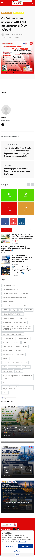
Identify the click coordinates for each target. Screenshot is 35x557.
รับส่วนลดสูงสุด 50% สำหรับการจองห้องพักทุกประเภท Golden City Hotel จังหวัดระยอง (17, 171)
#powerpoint (24, 293)
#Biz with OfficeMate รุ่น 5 (10, 289)
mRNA (24, 342)
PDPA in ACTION (7, 346)
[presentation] (28, 184)
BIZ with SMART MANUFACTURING (12, 314)
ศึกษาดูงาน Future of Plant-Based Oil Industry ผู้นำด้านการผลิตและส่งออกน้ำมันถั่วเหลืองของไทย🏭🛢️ (15, 248)
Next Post (7, 165)
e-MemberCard (22, 318)
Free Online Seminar (20, 322)
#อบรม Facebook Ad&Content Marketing (14, 297)
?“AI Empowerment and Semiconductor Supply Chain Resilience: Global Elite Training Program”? (22, 258)
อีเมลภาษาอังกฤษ (7, 371)
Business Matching (8, 318)
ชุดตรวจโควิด (20, 354)
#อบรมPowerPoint (8, 301)
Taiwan (18, 346)
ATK (21, 310)
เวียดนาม (5, 383)
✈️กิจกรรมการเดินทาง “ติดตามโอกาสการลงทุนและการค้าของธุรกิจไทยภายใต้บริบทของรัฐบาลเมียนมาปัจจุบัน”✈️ (17, 505)
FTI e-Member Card (23, 338)
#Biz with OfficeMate (9, 285)
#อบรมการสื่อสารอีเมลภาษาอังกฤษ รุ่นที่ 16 (14, 306)
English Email (7, 322)
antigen (14, 310)
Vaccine (18, 350)
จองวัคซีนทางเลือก (8, 354)
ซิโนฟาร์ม (5, 358)
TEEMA (25, 346)
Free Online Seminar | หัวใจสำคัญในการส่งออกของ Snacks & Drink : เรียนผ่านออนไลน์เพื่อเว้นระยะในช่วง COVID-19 (17, 328)
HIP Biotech (6, 342)
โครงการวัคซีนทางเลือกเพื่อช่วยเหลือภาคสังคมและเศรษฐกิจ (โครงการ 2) (17, 387)
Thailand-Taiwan (7, 350)
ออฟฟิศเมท (26, 367)
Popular (17, 230)
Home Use (16, 342)
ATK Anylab (29, 310)
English (5, 397)
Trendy (28, 230)
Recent (6, 230)
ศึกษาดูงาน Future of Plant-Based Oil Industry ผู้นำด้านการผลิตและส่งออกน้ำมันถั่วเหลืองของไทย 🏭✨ (17, 430)
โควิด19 (5, 393)
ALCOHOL (5, 310)
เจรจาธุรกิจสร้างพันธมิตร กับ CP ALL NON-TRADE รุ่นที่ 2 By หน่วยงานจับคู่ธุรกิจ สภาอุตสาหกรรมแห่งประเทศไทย (17, 376)
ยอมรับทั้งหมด (25, 546)
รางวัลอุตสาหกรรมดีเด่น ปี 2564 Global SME (15, 363)
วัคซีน (4, 367)
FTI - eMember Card (8, 338)
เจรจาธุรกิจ (19, 371)
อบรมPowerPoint (14, 367)
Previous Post (12, 144)
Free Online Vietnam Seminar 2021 (13, 334)
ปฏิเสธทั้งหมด (9, 546)
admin (3, 118)
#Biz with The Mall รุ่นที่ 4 (10, 293)
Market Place (6, 12)
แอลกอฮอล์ (14, 383)
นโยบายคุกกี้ (22, 542)
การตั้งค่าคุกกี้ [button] (17, 551)
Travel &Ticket (18, 12)
